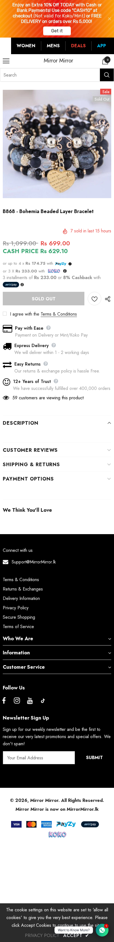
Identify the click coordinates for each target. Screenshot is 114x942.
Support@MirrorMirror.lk (34, 562)
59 (14, 398)
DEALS (78, 46)
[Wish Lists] (94, 298)
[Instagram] (17, 701)
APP (101, 46)
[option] (57, 144)
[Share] (106, 298)
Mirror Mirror (58, 60)
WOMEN (26, 46)
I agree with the (24, 314)
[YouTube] (30, 701)
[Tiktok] (43, 701)
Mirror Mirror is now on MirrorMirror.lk (57, 809)
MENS (53, 46)
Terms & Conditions (59, 314)
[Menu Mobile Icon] (6, 61)
